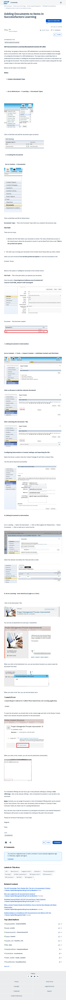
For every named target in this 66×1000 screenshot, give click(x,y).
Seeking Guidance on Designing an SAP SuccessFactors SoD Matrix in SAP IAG (27, 913)
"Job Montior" (37, 871)
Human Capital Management (34, 6)
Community (13, 2)
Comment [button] (57, 842)
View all (6, 966)
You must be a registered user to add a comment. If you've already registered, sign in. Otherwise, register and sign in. (32, 855)
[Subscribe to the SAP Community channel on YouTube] (34, 976)
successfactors (8, 835)
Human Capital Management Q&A (15, 915)
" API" (6, 871)
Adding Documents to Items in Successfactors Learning (24, 15)
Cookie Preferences (16, 996)
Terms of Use (49, 981)
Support (49, 991)
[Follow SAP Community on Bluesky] (31, 976)
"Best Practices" (14, 871)
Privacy (16, 981)
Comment (10, 859)
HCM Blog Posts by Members (49, 6)
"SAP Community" (9, 877)
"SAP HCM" (18, 877)
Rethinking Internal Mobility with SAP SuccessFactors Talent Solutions (25, 899)
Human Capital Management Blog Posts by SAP (19, 901)
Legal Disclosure (49, 986)
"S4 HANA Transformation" (20, 874)
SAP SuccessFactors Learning (12, 42)
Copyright (16, 986)
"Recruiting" (7, 874)
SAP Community (8, 6)
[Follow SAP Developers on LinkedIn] (37, 976)
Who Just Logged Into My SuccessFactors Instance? (19, 894)
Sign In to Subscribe (54, 20)
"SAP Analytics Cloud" (34, 874)
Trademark (16, 991)
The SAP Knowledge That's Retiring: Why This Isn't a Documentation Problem (27, 888)
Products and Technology (19, 6)
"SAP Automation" (47, 874)
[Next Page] (34, 879)
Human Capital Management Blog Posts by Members (21, 890)
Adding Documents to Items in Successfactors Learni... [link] (18, 8)
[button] (54, 34)
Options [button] (47, 24)
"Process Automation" (48, 871)
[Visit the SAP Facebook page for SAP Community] (28, 976)
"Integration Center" (26, 871)
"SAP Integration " (29, 877)
